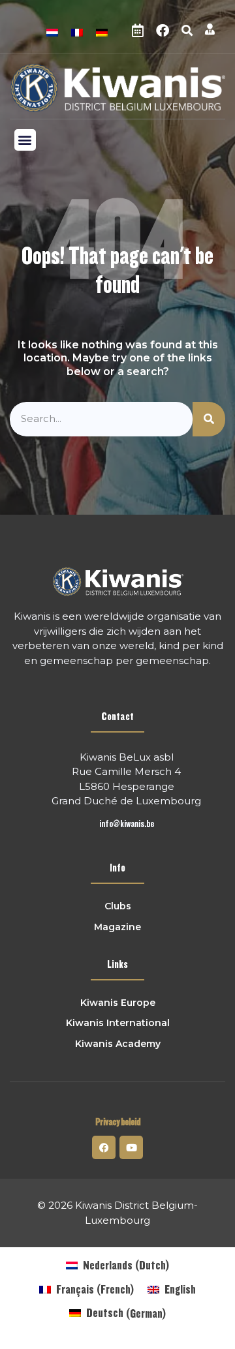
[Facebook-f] (104, 1147)
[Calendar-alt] (137, 30)
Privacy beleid (117, 1122)
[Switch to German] (101, 31)
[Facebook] (162, 30)
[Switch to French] (77, 31)
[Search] (209, 419)
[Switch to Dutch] (52, 31)
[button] (186, 30)
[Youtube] (131, 1147)
